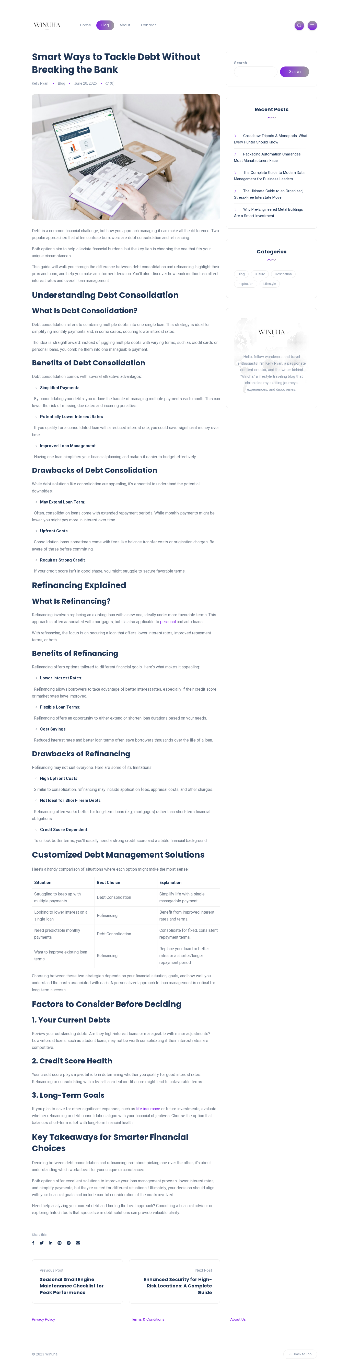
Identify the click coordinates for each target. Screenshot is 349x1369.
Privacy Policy (43, 1319)
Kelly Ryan (40, 83)
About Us (238, 1319)
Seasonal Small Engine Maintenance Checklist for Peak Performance (72, 1285)
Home (85, 25)
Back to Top (303, 1354)
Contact (148, 25)
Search (240, 63)
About (125, 25)
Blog (105, 25)
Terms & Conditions (148, 1319)
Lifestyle (269, 284)
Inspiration (245, 284)
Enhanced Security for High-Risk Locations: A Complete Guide (178, 1285)
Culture (260, 274)
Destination (283, 274)
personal (168, 621)
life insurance (148, 1108)
